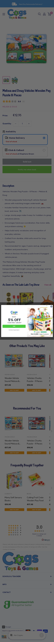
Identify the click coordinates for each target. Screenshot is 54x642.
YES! (14, 326)
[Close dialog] (51, 306)
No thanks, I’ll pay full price (14, 330)
